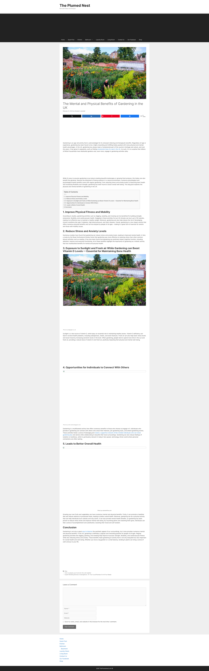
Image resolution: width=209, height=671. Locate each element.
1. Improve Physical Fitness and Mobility (77, 196)
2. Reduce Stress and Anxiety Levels (76, 198)
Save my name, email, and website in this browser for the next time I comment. (91, 622)
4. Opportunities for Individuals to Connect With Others (81, 203)
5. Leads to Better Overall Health (75, 205)
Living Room (111, 39)
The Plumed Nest (75, 5)
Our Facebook (132, 39)
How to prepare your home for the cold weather (78, 573)
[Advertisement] (104, 25)
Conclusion (68, 207)
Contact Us (121, 39)
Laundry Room (100, 39)
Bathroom (88, 39)
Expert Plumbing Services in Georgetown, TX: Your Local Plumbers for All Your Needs (88, 574)
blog (66, 571)
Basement (64, 649)
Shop (140, 39)
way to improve (87, 531)
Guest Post (71, 39)
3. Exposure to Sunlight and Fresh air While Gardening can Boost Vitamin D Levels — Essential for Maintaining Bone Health (101, 201)
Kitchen (80, 39)
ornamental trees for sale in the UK (108, 149)
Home (63, 39)
